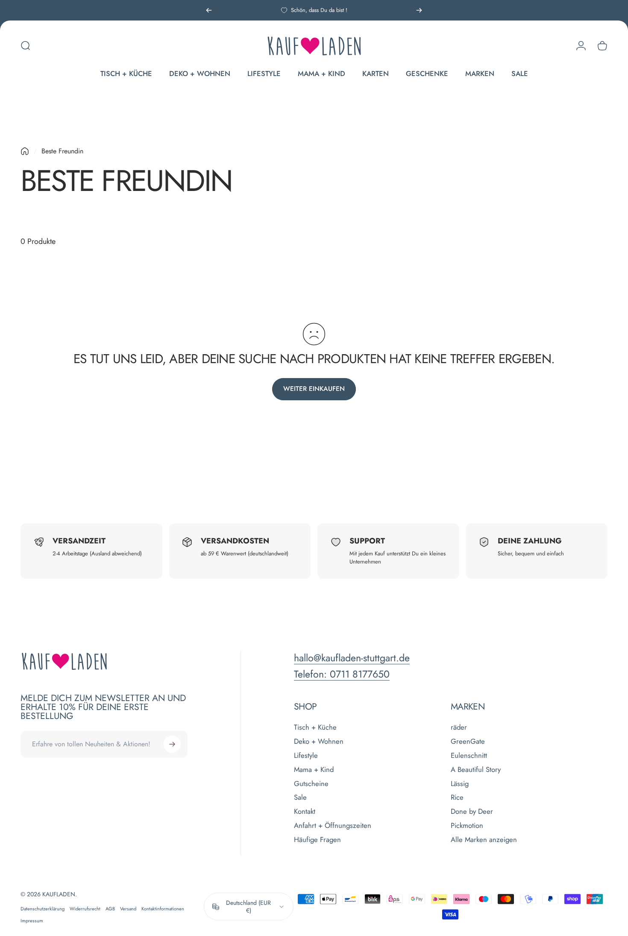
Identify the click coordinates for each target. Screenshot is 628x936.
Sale (300, 797)
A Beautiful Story (476, 769)
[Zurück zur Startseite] (25, 151)
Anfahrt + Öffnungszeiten (332, 825)
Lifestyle (306, 755)
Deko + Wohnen (318, 741)
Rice (457, 797)
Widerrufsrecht (85, 908)
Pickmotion (467, 825)
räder (459, 727)
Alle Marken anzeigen (484, 839)
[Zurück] (209, 10)
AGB (110, 908)
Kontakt (304, 811)
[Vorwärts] (419, 10)
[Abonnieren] (172, 744)
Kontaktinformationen (162, 908)
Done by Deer (472, 811)
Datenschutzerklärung (43, 908)
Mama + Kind (314, 769)
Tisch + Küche (315, 727)
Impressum (32, 920)
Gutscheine (311, 783)
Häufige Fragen (317, 839)
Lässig (460, 783)
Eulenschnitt (469, 755)
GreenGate (468, 741)
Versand (128, 908)
